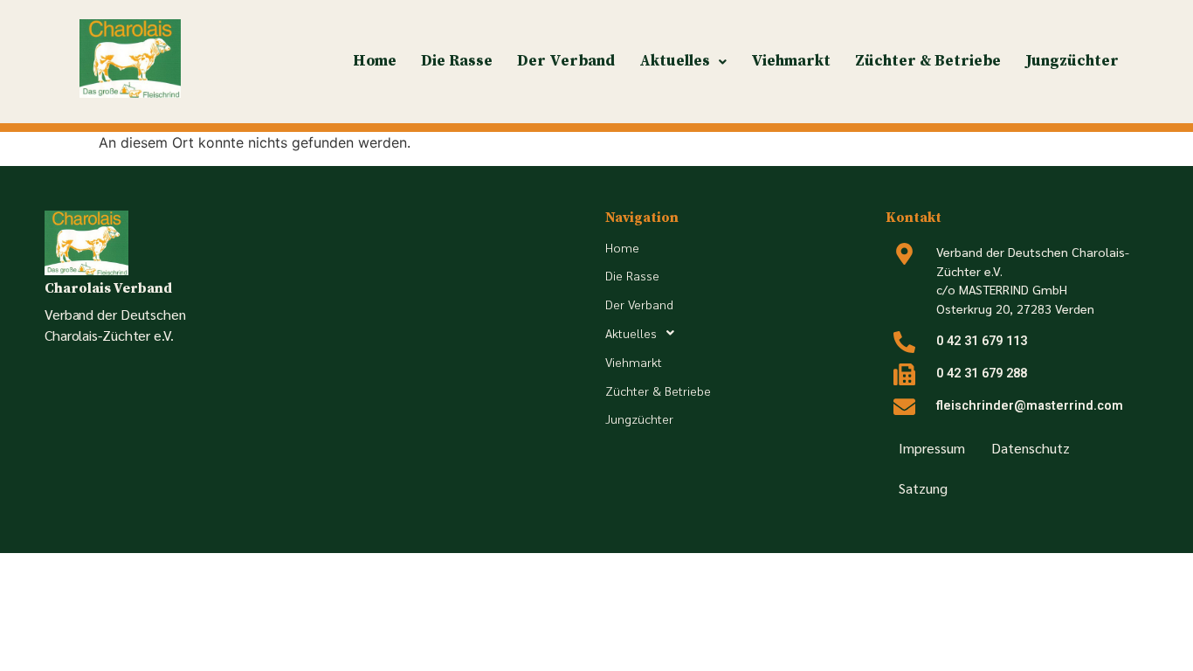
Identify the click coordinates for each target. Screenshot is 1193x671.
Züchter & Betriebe (928, 61)
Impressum (932, 448)
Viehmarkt (791, 61)
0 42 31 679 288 (981, 373)
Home (375, 61)
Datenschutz (1030, 448)
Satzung (923, 488)
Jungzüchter (1072, 61)
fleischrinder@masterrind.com (1029, 405)
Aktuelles (674, 61)
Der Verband (566, 61)
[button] (683, 62)
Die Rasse (457, 61)
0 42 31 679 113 (981, 341)
